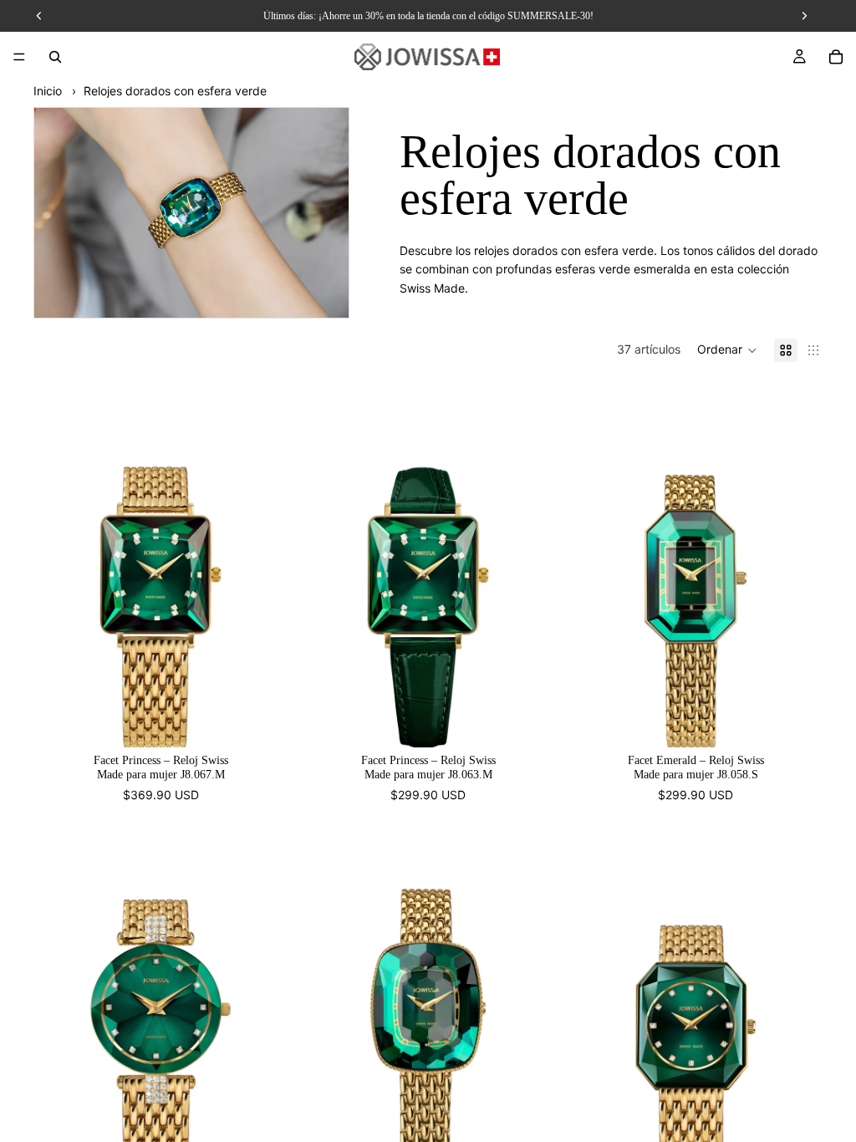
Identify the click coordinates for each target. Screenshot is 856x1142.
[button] (727, 350)
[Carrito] (836, 56)
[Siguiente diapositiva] (262, 565)
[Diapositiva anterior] (58, 565)
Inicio (47, 91)
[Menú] (19, 57)
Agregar (276, 721)
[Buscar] (55, 56)
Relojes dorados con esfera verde (175, 91)
